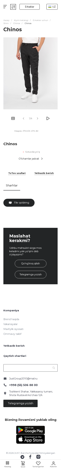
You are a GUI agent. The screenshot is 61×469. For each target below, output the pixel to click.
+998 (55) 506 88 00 (23, 385)
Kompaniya (11, 310)
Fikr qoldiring (21, 202)
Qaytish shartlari (14, 355)
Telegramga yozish (30, 274)
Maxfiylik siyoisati (13, 329)
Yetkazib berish (44, 173)
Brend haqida (11, 319)
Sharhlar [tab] (12, 185)
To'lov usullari (17, 173)
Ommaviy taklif (12, 333)
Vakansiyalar (10, 324)
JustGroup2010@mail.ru (23, 378)
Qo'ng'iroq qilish (30, 263)
